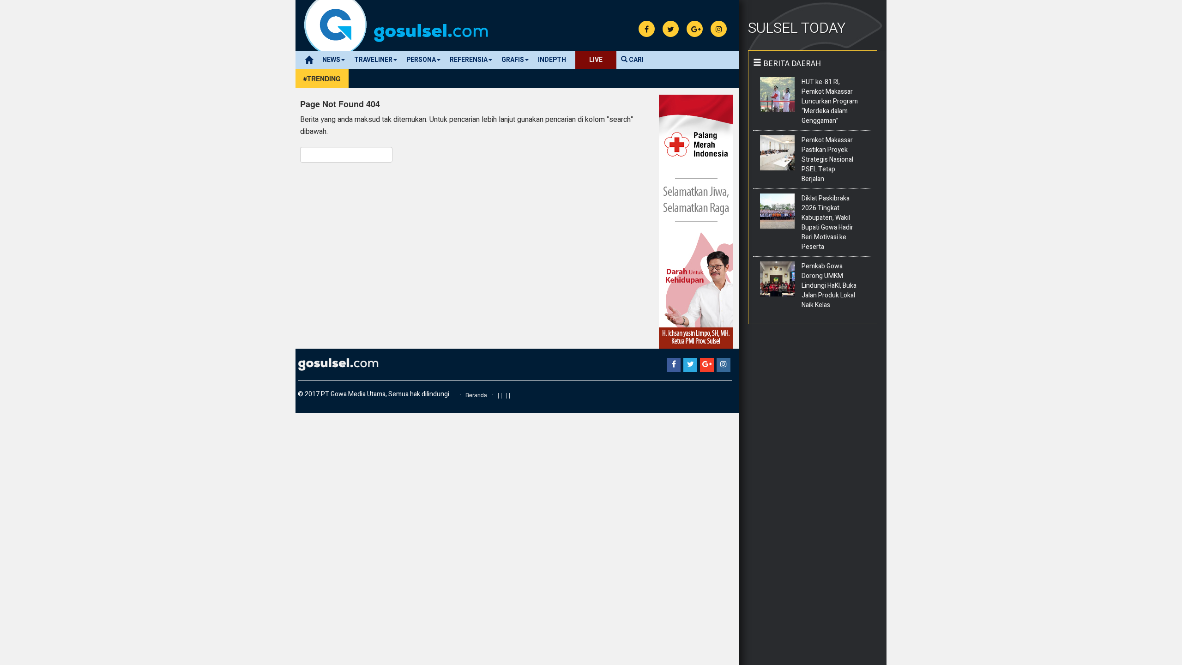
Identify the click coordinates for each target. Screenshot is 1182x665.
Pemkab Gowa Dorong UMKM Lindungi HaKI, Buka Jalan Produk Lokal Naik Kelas (829, 285)
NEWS (331, 60)
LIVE (596, 60)
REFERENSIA (469, 60)
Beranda (476, 395)
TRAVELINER (373, 60)
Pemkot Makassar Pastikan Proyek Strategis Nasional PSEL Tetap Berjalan (827, 159)
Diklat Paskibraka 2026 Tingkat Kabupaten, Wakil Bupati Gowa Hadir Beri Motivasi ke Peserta (827, 222)
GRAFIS (512, 60)
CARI (635, 60)
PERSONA (421, 60)
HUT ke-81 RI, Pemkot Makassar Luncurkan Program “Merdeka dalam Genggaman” (830, 101)
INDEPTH (552, 60)
